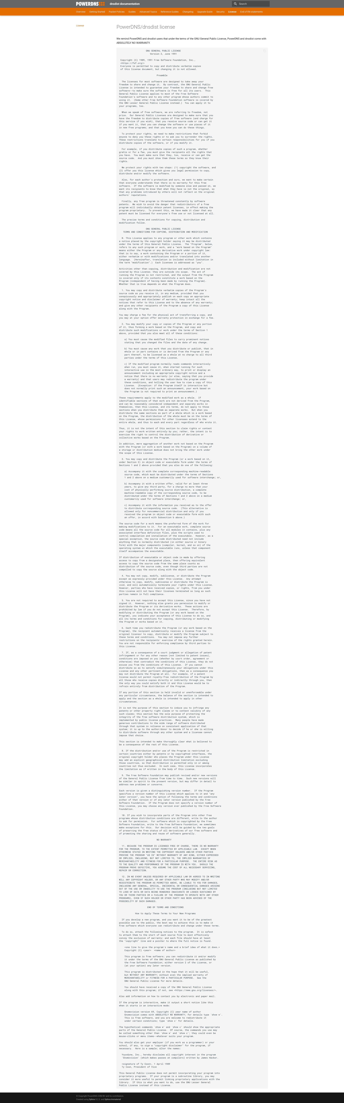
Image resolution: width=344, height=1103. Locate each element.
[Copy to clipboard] (264, 51)
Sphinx (92, 1099)
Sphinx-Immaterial (113, 1099)
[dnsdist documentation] (90, 4)
